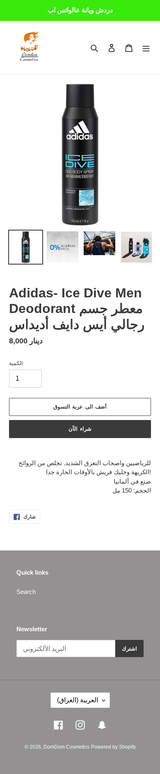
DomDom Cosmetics (66, 747)
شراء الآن (80, 429)
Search (26, 591)
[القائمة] (146, 48)
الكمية (16, 363)
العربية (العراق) (77, 699)
